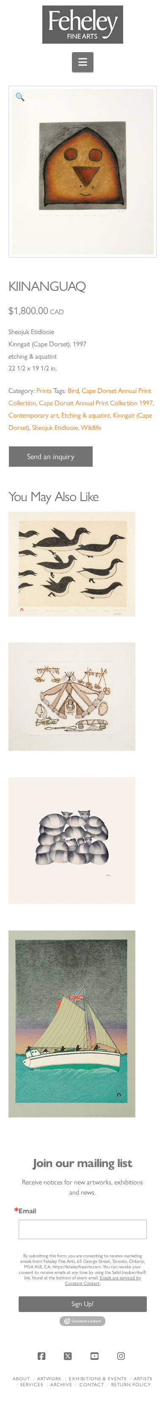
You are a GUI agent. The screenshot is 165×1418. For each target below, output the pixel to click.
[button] (83, 62)
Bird (73, 391)
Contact (92, 1384)
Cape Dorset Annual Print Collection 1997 (96, 403)
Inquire (82, 563)
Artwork (49, 1379)
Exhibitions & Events (97, 1379)
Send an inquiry (50, 456)
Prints (44, 391)
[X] (69, 1356)
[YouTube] (95, 1356)
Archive (61, 1384)
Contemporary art (33, 415)
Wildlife (91, 427)
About (21, 1379)
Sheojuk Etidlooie (55, 427)
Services (31, 1384)
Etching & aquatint (85, 415)
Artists (143, 1379)
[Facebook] (42, 1356)
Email (27, 1211)
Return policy (131, 1384)
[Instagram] (122, 1356)
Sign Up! (83, 1304)
